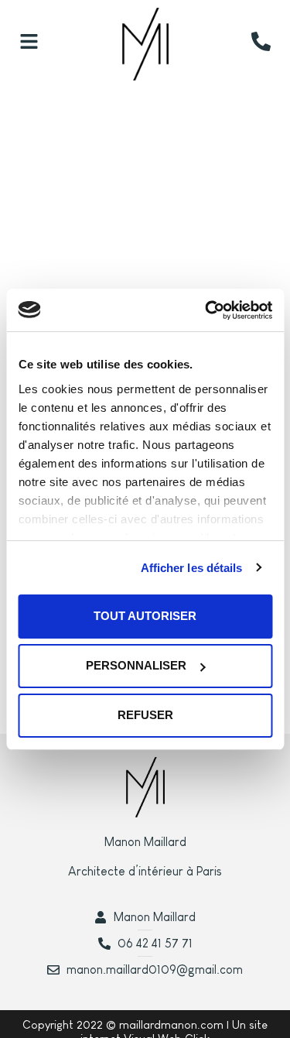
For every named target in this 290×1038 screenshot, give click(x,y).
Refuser (145, 714)
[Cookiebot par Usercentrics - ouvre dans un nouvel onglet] (206, 310)
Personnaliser (136, 665)
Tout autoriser (145, 615)
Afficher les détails (192, 567)
